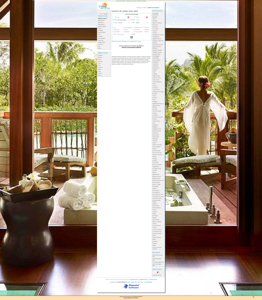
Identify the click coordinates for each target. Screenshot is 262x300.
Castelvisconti (155, 68)
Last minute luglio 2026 (158, 262)
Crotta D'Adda (155, 89)
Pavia (99, 71)
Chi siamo (138, 7)
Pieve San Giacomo (157, 164)
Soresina (154, 211)
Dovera (154, 95)
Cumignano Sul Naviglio (158, 91)
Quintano (154, 170)
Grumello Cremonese (157, 117)
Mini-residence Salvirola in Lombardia (132, 61)
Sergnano (154, 204)
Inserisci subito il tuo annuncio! (131, 297)
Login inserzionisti (156, 275)
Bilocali (99, 28)
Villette (99, 48)
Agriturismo (101, 22)
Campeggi (100, 30)
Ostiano (154, 143)
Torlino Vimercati (156, 225)
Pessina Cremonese (157, 154)
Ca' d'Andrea (155, 29)
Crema (154, 84)
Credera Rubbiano (156, 82)
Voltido (154, 245)
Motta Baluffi (155, 137)
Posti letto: (132, 19)
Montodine (155, 133)
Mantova (100, 67)
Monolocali (101, 40)
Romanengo (155, 186)
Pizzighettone (155, 166)
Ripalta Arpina (155, 174)
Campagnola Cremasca (158, 34)
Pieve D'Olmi (155, 162)
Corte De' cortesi (156, 78)
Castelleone (155, 64)
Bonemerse (155, 25)
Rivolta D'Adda (156, 182)
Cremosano (155, 88)
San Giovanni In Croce (157, 194)
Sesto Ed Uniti (155, 205)
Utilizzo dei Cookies (153, 279)
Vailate (154, 239)
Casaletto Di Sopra (157, 52)
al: (134, 17)
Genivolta (154, 109)
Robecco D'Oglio (156, 184)
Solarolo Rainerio (156, 207)
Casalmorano (155, 58)
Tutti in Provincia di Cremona (156, 248)
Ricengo (154, 172)
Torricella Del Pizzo (157, 231)
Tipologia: (115, 19)
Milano (99, 69)
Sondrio (100, 73)
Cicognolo (154, 74)
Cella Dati (154, 70)
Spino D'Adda (155, 219)
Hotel (99, 34)
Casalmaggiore (156, 56)
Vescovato (155, 241)
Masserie (100, 36)
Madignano (155, 125)
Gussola (154, 119)
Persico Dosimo (156, 150)
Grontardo (155, 115)
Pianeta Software (122, 282)
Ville (99, 46)
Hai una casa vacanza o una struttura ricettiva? (131, 296)
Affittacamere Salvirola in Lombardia (119, 56)
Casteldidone (155, 62)
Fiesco (154, 99)
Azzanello (154, 21)
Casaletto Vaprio (156, 54)
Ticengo (154, 223)
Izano (153, 123)
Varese (99, 75)
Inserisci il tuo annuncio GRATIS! (131, 47)
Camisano (154, 32)
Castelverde (155, 66)
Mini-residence (101, 38)
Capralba (154, 42)
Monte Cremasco (156, 131)
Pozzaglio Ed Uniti (156, 168)
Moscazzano (155, 135)
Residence (100, 44)
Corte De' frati (155, 80)
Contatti (144, 7)
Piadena (154, 156)
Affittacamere (101, 20)
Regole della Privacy (143, 279)
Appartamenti (101, 24)
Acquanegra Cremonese (155, 14)
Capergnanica (155, 36)
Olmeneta (154, 141)
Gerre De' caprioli (156, 111)
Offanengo (155, 139)
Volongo (154, 243)
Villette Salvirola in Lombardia (127, 64)
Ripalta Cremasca (156, 176)
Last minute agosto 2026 (157, 264)
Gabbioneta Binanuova (158, 103)
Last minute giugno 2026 (157, 259)
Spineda (154, 217)
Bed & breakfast (102, 26)
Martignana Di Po (156, 129)
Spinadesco (155, 215)
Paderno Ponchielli (157, 145)
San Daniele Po (156, 192)
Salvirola (154, 188)
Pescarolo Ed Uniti (156, 152)
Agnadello (154, 17)
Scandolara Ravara (157, 198)
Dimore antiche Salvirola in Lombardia (129, 59)
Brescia (100, 57)
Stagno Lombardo (156, 221)
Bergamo (100, 55)
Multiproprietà (101, 42)
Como (99, 59)
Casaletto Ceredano (157, 50)
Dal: (116, 17)
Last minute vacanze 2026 (157, 255)
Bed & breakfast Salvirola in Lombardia (125, 58)
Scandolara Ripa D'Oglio (156, 201)
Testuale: (132, 34)
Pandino (154, 148)
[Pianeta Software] (131, 288)
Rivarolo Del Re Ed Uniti (158, 180)
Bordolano (155, 27)
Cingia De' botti (156, 76)
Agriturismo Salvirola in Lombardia (134, 56)
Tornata (154, 227)
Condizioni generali (133, 279)
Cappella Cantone (156, 38)
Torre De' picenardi (157, 229)
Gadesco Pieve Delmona (156, 106)
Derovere (154, 93)
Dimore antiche (101, 32)
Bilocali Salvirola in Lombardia (140, 58)
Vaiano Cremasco (156, 237)
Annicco (154, 19)
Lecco (99, 63)
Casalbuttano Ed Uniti (157, 44)
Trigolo (154, 235)
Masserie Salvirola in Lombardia (118, 61)
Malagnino (155, 127)
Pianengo (154, 158)
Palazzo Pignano (156, 147)
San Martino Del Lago (157, 196)
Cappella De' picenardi (157, 40)
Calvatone (154, 31)
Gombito (154, 113)
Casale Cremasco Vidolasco (156, 47)
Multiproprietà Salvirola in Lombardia (124, 62)
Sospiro (154, 213)
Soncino (154, 209)
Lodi (99, 65)
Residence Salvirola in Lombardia (139, 62)
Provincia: (115, 22)
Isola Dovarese (156, 121)
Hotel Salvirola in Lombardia (143, 59)
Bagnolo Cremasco (157, 23)
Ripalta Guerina (156, 178)
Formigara (154, 101)
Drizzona (154, 97)
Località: (132, 22)
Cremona (100, 61)
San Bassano (155, 190)
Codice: (114, 34)
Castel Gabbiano (156, 60)
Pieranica (154, 160)
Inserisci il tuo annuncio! (153, 7)
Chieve (154, 72)
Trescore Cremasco (157, 233)
